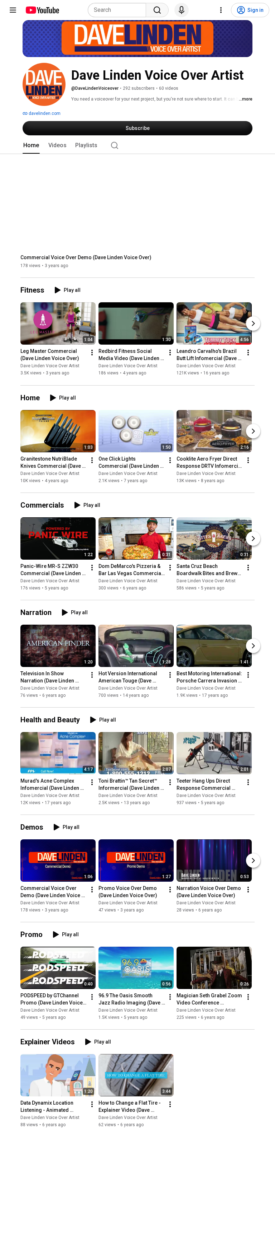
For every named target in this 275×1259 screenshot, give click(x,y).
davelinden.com (44, 113)
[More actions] (92, 353)
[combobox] (119, 10)
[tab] (31, 145)
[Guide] (13, 10)
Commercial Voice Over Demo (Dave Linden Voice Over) (85, 257)
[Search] (157, 10)
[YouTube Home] (42, 10)
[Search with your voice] (181, 10)
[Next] (253, 324)
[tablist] (137, 145)
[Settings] (221, 10)
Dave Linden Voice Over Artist (49, 366)
